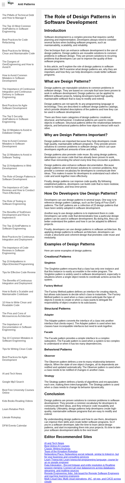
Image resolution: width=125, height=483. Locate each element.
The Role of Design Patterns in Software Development (19, 178)
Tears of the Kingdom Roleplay (61, 451)
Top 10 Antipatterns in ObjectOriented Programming (18, 262)
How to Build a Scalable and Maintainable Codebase (17, 293)
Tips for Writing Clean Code (17, 349)
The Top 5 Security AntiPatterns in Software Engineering (15, 119)
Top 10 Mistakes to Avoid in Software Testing (17, 156)
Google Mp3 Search (13, 382)
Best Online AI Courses (57, 446)
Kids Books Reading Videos (17, 401)
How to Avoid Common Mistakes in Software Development (14, 78)
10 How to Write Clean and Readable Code (16, 303)
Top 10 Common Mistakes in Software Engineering (17, 339)
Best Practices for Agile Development (14, 358)
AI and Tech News (12, 373)
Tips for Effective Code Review (19, 272)
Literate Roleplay (11, 417)
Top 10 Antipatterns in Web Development (16, 167)
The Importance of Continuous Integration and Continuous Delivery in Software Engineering (18, 93)
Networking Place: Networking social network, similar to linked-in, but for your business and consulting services (81, 455)
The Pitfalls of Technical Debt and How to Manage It (18, 16)
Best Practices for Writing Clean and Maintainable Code (18, 52)
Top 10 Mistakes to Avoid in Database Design (17, 131)
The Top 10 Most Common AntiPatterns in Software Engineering (16, 29)
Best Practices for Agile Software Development (14, 106)
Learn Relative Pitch (13, 409)
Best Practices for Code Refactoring (15, 41)
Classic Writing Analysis (57, 448)
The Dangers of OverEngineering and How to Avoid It (18, 64)
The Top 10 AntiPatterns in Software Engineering (16, 227)
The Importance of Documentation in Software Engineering (17, 327)
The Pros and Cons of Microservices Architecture (16, 314)
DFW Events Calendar (14, 425)
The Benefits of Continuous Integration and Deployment (17, 282)
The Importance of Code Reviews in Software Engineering (15, 250)
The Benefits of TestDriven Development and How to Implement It (16, 215)
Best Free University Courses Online (18, 391)
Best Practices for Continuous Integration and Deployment (18, 238)
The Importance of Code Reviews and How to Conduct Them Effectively (18, 190)
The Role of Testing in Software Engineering (14, 202)
